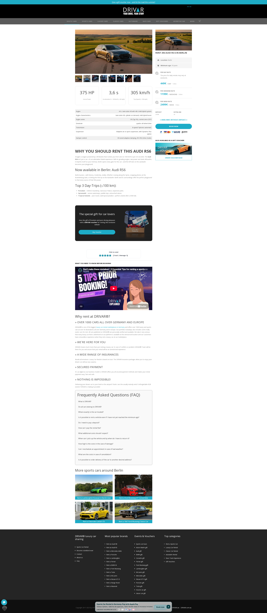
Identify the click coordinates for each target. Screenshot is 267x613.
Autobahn (133, 21)
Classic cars (118, 21)
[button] (4, 608)
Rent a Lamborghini (113, 558)
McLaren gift (140, 572)
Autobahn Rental (171, 555)
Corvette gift (140, 558)
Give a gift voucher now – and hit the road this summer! (133, 2)
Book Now (173, 126)
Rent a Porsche (111, 555)
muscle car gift (141, 590)
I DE (190, 7)
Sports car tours (141, 544)
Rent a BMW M (111, 565)
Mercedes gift (140, 576)
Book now (160, 607)
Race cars (147, 21)
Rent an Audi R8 (111, 544)
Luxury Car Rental (172, 548)
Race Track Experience (173, 558)
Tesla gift (139, 586)
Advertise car (179, 21)
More (192, 21)
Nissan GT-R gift (141, 579)
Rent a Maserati (111, 586)
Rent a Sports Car (172, 544)
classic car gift (141, 593)
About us (80, 558)
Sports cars (87, 21)
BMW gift (139, 555)
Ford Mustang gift (142, 565)
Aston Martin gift (141, 548)
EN (188, 7)
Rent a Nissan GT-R (113, 579)
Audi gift (139, 551)
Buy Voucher (97, 232)
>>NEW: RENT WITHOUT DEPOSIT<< (173, 120)
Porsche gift (140, 583)
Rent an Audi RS (111, 548)
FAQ (78, 561)
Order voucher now (173, 158)
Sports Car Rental (82, 547)
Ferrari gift (139, 562)
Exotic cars (72, 21)
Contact (79, 554)
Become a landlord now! (85, 551)
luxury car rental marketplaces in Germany (110, 327)
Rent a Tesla (110, 572)
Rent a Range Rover (113, 583)
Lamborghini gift (141, 569)
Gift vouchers (162, 21)
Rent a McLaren (111, 576)
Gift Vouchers (170, 562)
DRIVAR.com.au (186, 608)
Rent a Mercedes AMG (114, 551)
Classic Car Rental (172, 551)
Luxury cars (103, 21)
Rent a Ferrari (111, 562)
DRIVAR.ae (175, 608)
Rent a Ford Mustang (113, 569)
